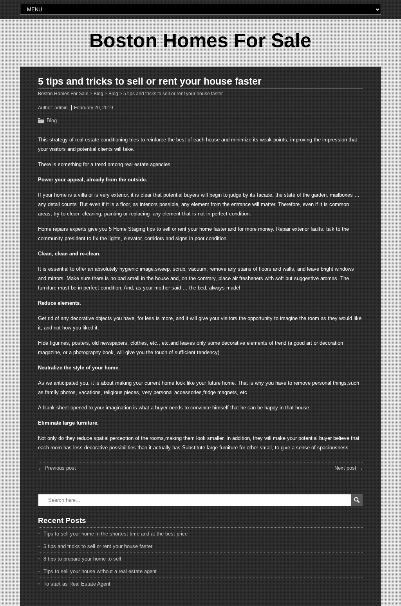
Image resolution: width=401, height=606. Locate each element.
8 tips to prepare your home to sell (82, 559)
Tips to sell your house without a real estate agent (100, 571)
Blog (52, 120)
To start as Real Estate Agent (76, 584)
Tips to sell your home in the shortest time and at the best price (115, 534)
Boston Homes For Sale (200, 40)
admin (61, 107)
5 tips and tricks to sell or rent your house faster (97, 546)
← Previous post (57, 468)
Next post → (348, 468)
